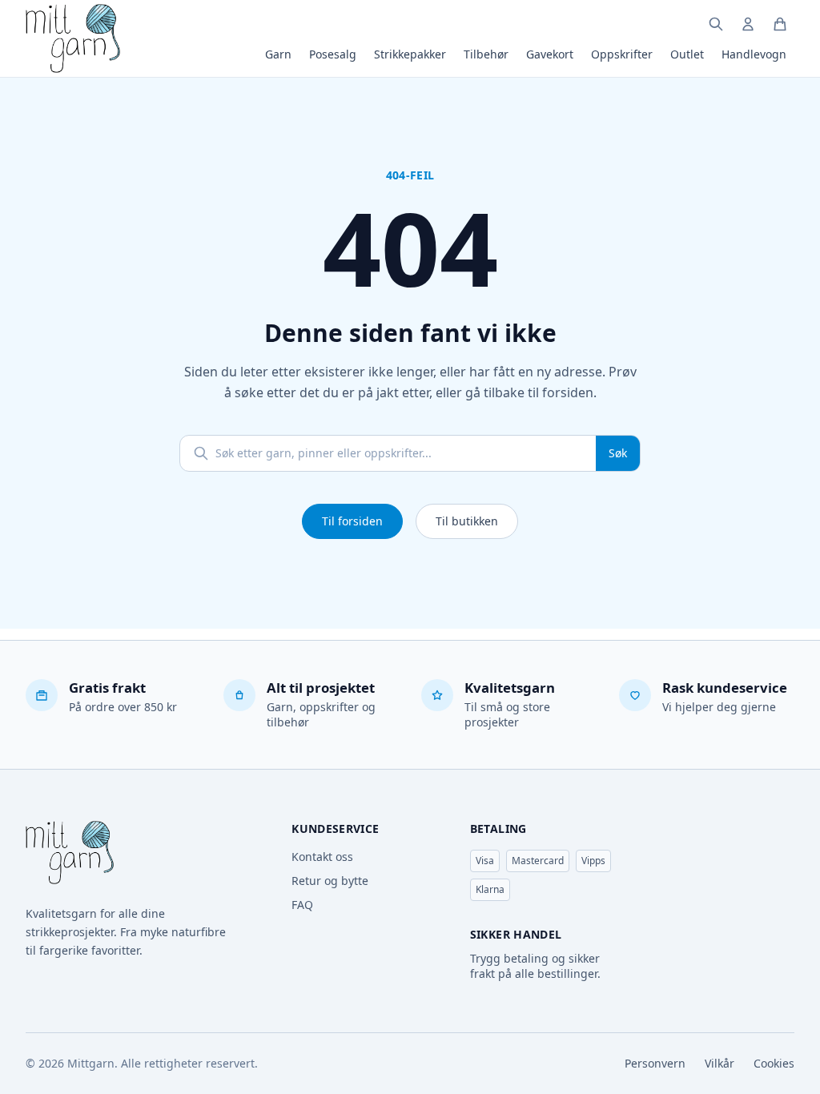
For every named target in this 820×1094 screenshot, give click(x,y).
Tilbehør (486, 54)
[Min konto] (748, 24)
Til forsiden (352, 521)
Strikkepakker (410, 54)
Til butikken (467, 521)
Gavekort (549, 54)
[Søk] (715, 24)
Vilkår (719, 1063)
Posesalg (332, 54)
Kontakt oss (322, 856)
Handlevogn (754, 54)
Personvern (655, 1063)
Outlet (687, 54)
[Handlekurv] (780, 24)
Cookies (774, 1063)
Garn (278, 54)
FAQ (302, 904)
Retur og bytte (329, 880)
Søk (618, 453)
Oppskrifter (622, 54)
